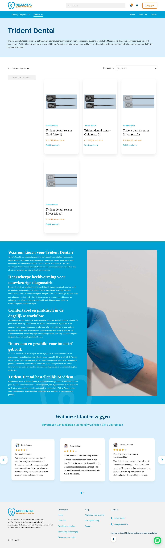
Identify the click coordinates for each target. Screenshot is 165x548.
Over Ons (143, 15)
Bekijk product (52, 145)
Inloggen (150, 6)
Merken (37, 15)
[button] (157, 540)
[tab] (81, 493)
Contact (154, 15)
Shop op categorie (19, 15)
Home (132, 15)
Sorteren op (108, 68)
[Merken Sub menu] (42, 15)
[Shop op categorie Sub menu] (29, 15)
